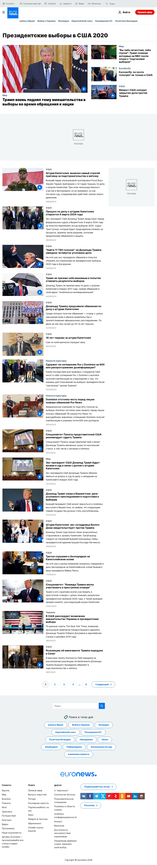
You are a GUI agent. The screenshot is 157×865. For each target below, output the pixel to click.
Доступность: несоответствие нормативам (62, 833)
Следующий (102, 684)
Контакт (58, 821)
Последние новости (38, 803)
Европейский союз (82, 21)
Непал (105, 739)
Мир (4, 95)
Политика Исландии (126, 21)
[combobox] (122, 3)
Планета (6, 803)
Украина (50, 612)
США (122, 86)
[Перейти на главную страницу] (12, 12)
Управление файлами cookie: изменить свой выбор (65, 843)
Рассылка (89, 805)
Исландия (63, 21)
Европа (5, 790)
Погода (32, 799)
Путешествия (9, 815)
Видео (5, 824)
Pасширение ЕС (104, 21)
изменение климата (78, 754)
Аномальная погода (101, 746)
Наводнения (86, 739)
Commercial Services (64, 794)
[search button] (106, 3)
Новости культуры (56, 360)
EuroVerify (124, 68)
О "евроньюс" (61, 790)
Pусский (9, 3)
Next (4, 807)
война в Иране (27, 21)
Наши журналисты (11, 832)
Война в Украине (47, 21)
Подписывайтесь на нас (97, 786)
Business (6, 799)
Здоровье (7, 811)
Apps (30, 814)
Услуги (31, 785)
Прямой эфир (145, 12)
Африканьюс (34, 823)
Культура (6, 819)
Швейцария (51, 746)
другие (57, 785)
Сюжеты (6, 785)
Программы (8, 828)
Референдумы (74, 746)
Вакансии (59, 825)
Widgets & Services (38, 819)
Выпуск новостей (37, 794)
